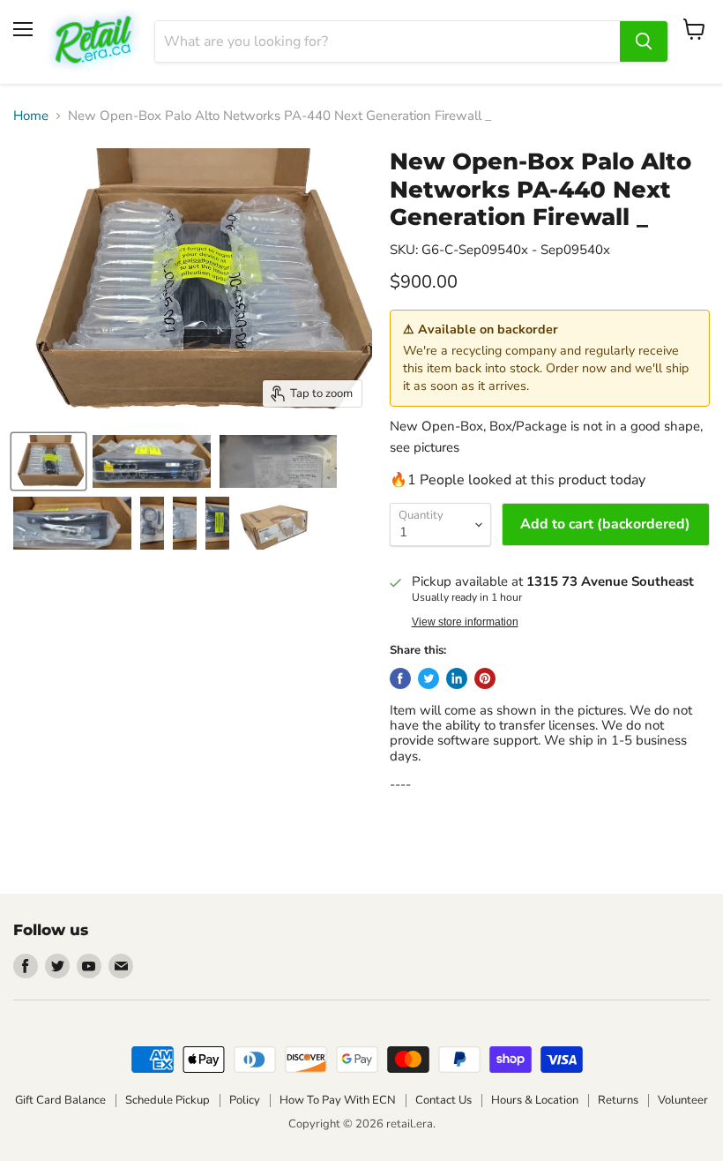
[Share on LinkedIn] (456, 678)
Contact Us (443, 1100)
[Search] (643, 41)
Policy (244, 1100)
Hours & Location (534, 1100)
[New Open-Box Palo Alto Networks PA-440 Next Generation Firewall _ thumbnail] (48, 461)
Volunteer (683, 1100)
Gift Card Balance (60, 1100)
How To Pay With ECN (338, 1100)
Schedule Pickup (167, 1100)
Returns (618, 1100)
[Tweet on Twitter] (428, 678)
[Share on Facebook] (400, 678)
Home (30, 116)
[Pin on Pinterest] (485, 678)
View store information (465, 622)
